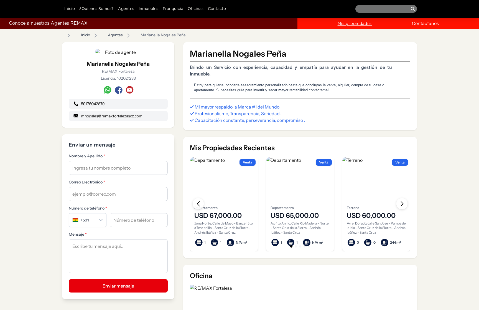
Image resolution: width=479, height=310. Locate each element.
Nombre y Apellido (87, 155)
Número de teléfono (88, 208)
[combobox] (82, 220)
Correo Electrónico (87, 182)
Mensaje (78, 234)
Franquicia (173, 9)
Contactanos (425, 23)
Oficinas (195, 9)
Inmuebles (148, 9)
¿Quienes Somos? (96, 9)
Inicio (69, 9)
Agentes (126, 9)
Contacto (217, 9)
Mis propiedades (355, 24)
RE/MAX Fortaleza (118, 71)
